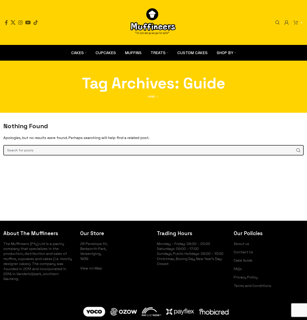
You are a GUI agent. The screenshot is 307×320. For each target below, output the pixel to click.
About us (241, 243)
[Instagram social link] (20, 22)
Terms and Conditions (252, 285)
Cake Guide (243, 260)
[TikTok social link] (35, 22)
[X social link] (13, 22)
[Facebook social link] (6, 22)
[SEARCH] (298, 150)
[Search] (277, 22)
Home (151, 96)
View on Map (91, 268)
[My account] (286, 22)
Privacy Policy (246, 277)
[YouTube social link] (28, 22)
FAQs (238, 269)
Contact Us (243, 252)
